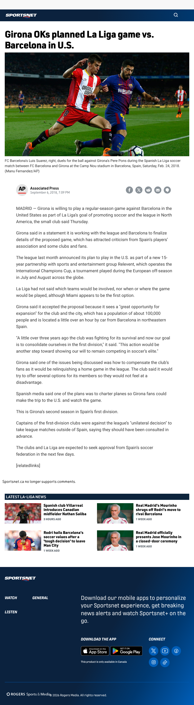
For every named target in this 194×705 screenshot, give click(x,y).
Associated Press (44, 188)
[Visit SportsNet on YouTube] (165, 650)
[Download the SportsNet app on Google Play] (126, 650)
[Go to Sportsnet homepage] (21, 16)
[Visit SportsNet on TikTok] (165, 662)
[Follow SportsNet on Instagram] (153, 662)
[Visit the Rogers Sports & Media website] (28, 694)
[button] (176, 15)
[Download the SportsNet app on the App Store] (95, 650)
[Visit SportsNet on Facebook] (176, 650)
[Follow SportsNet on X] (153, 650)
